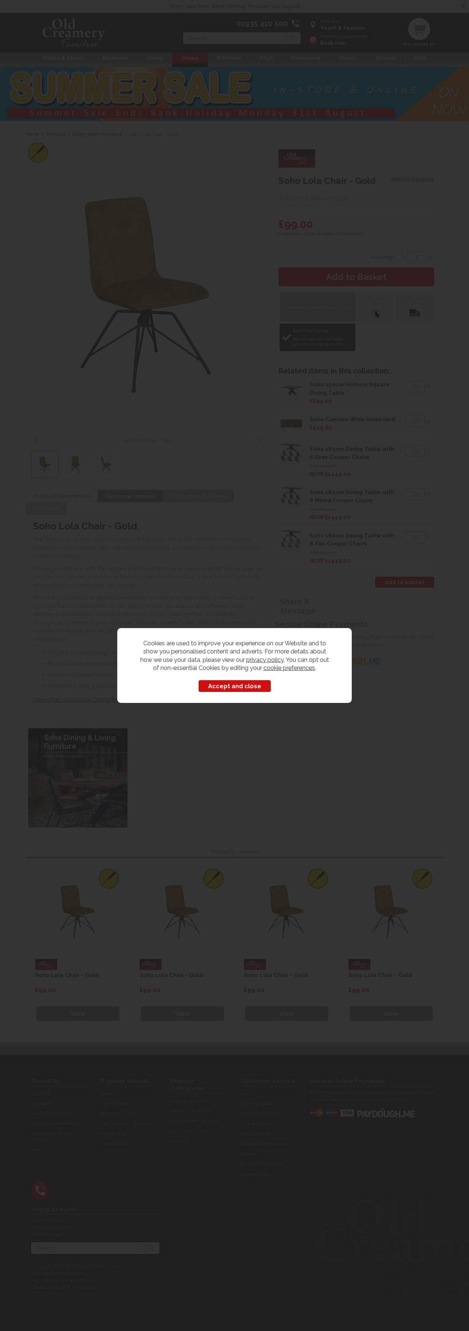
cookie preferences (289, 667)
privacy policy (265, 659)
